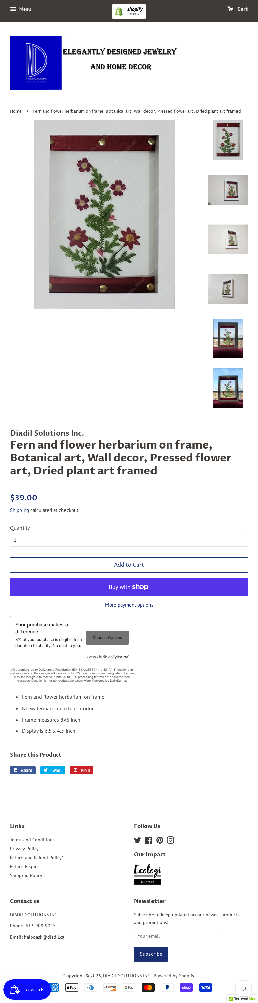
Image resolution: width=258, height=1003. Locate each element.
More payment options (129, 605)
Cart (242, 9)
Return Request (25, 866)
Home (16, 111)
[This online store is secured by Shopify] (129, 17)
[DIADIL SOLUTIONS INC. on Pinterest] (159, 841)
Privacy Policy (24, 849)
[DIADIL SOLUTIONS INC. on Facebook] (149, 841)
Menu (24, 9)
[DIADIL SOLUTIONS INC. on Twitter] (137, 841)
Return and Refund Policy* (36, 858)
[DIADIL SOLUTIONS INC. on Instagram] (170, 841)
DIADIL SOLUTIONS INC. (127, 976)
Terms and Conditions (32, 840)
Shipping (19, 510)
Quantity (20, 527)
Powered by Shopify (174, 976)
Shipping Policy (26, 875)
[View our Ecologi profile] (151, 875)
